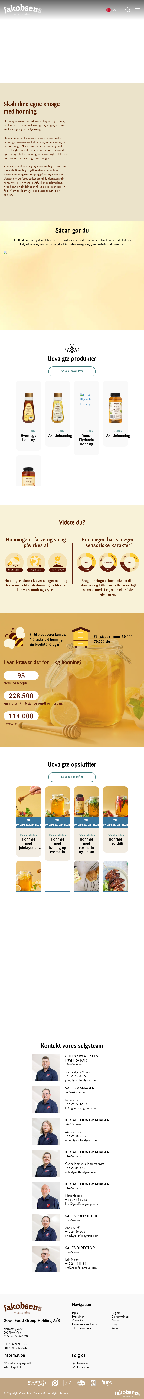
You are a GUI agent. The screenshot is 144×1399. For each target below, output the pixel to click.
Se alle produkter (72, 371)
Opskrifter (78, 1320)
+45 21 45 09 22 (75, 1075)
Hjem (75, 1313)
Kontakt (116, 1328)
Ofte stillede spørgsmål (17, 1363)
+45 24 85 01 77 (75, 1135)
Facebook (82, 1363)
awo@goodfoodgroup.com (82, 1235)
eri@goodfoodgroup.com (81, 1267)
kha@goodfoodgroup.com (81, 1203)
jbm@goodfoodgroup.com (81, 1080)
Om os (115, 1320)
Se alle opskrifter (72, 776)
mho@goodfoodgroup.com (82, 1139)
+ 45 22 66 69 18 (76, 1199)
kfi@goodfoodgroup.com (81, 1107)
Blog (114, 1324)
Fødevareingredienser (84, 1324)
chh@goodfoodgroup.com (81, 1171)
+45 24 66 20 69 (76, 1231)
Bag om (116, 1313)
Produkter (78, 1317)
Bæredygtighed (121, 1317)
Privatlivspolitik (13, 1367)
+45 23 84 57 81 (75, 1167)
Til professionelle (81, 1328)
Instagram (83, 1367)
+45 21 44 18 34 (75, 1263)
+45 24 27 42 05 (76, 1103)
